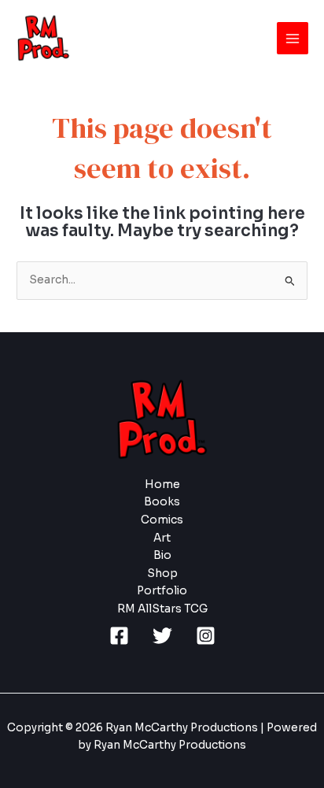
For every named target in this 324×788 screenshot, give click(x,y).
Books (162, 502)
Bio (162, 555)
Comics (162, 520)
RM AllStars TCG (162, 609)
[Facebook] (119, 636)
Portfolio (162, 590)
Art (162, 538)
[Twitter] (162, 636)
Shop (162, 573)
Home (162, 484)
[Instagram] (205, 636)
